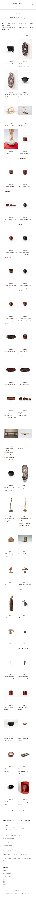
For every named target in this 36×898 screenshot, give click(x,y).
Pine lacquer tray (23, 384)
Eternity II (21, 125)
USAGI (6, 153)
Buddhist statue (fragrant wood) (23, 647)
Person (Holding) (23, 554)
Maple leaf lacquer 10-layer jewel (24, 414)
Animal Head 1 (9, 64)
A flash (20, 448)
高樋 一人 (25, 485)
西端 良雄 (25, 151)
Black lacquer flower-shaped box (10, 739)
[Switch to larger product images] (27, 35)
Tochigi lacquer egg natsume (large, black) (24, 288)
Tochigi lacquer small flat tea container (9, 189)
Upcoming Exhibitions (9, 842)
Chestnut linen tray (10, 351)
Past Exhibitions (7, 845)
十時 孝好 (11, 151)
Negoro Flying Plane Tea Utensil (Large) (24, 320)
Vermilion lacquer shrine (24, 803)
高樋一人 (25, 61)
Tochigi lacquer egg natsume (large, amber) (10, 321)
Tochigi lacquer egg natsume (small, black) (24, 222)
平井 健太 (11, 123)
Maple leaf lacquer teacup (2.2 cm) (10, 287)
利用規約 (5, 879)
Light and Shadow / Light (10, 96)
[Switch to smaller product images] (30, 35)
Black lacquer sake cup (10, 803)
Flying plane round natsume (24, 188)
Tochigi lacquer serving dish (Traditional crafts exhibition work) (10, 416)
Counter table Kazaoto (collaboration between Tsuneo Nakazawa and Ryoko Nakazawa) (10, 453)
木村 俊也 (11, 61)
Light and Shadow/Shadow (23, 65)
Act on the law (7, 876)
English (17, 890)
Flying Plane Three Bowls (10, 221)
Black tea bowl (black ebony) (9, 489)
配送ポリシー (6, 885)
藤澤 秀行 (25, 92)
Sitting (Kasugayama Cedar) (10, 555)
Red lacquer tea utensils (9, 708)
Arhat (6, 617)
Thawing (21, 488)
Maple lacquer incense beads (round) (22, 354)
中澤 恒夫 (11, 446)
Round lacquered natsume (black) (23, 254)
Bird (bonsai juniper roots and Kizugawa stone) (24, 587)
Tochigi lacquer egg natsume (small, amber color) (10, 255)
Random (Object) (9, 125)
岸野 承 (11, 516)
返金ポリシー (6, 882)
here (23, 827)
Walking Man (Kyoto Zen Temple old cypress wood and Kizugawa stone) (24, 522)
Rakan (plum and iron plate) (9, 520)
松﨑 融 (11, 705)
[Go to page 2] (23, 810)
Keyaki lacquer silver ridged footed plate (24, 771)
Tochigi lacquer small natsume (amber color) (23, 156)
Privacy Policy (7, 873)
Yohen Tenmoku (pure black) (23, 96)
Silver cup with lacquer (23, 739)
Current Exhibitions (8, 838)
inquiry (5, 870)
